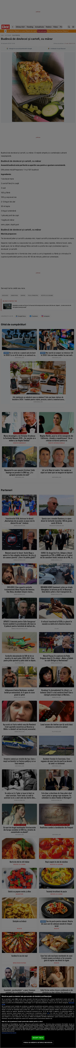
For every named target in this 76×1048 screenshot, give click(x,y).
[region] (38, 1020)
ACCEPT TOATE (38, 1038)
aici (48, 1013)
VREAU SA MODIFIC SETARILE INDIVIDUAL (37, 1042)
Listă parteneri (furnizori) (9, 1033)
